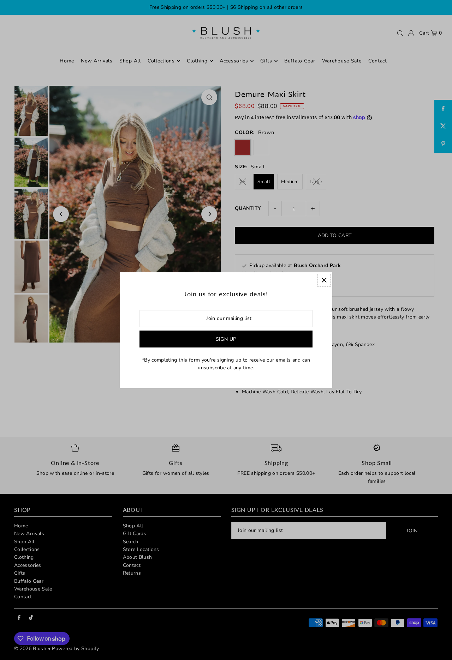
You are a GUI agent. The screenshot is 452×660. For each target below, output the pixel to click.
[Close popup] (324, 280)
